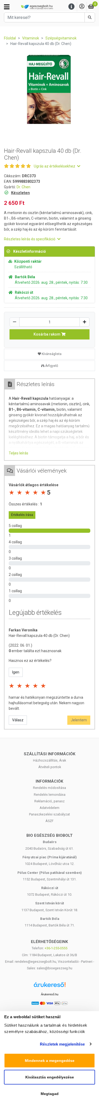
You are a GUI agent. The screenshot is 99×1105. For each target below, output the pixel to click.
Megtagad (50, 1094)
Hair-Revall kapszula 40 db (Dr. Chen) (39, 635)
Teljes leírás (18, 453)
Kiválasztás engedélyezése (49, 1077)
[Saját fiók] (82, 6)
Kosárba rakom (47, 334)
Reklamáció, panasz (49, 801)
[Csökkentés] (15, 322)
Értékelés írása (22, 515)
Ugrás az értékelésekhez (55, 166)
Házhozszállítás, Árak (49, 760)
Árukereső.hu (49, 994)
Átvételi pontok (49, 767)
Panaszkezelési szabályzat (49, 814)
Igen (15, 672)
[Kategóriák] (7, 7)
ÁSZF (49, 821)
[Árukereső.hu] (49, 986)
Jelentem (79, 720)
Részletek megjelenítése (62, 1044)
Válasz (17, 720)
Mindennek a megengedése (49, 1060)
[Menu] (71, 7)
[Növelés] (84, 322)
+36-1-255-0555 (56, 948)
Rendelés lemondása (49, 795)
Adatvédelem (49, 808)
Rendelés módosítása (49, 788)
